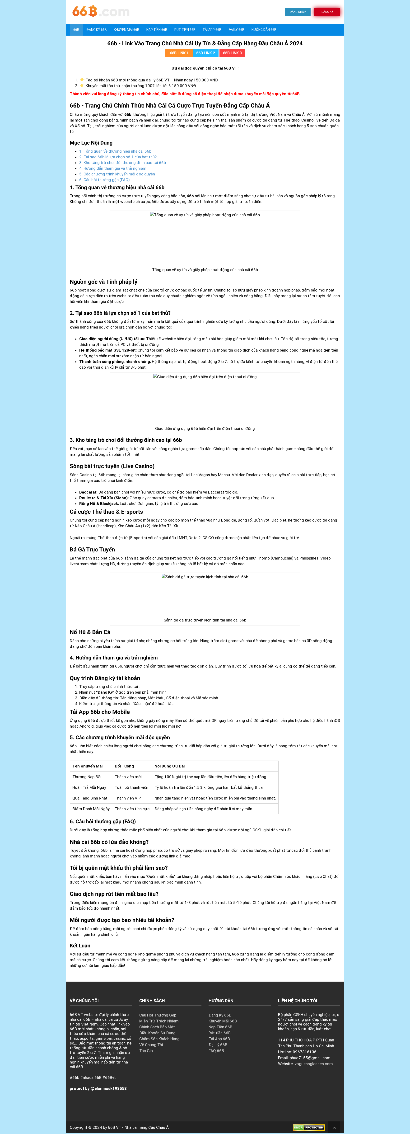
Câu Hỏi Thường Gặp (157, 1015)
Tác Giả (146, 1050)
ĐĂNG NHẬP (298, 12)
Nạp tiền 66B (156, 30)
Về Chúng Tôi (151, 1044)
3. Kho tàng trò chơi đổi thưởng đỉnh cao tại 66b (122, 162)
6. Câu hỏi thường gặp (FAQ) (104, 179)
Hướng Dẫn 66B (264, 30)
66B (76, 30)
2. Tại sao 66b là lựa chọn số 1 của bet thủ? (118, 157)
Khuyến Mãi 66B (126, 30)
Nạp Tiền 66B (220, 1027)
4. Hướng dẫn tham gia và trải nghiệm (112, 168)
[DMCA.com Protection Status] (309, 1127)
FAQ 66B (216, 1050)
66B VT (114, 1127)
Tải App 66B (212, 30)
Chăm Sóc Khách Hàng (159, 1038)
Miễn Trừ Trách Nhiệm (159, 1021)
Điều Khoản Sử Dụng (157, 1032)
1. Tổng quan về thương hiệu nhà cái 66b (115, 151)
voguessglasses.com (314, 1063)
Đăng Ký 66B (96, 30)
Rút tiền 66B (185, 30)
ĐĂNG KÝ (327, 12)
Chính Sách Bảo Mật (157, 1027)
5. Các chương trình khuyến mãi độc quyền (117, 174)
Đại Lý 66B (236, 30)
